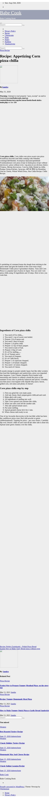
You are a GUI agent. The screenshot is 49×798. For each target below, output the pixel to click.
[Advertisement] (24, 129)
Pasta (7, 37)
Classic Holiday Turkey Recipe (12, 743)
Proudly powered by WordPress (12, 787)
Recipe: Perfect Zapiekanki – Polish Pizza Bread (18, 647)
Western (3, 727)
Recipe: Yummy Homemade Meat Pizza (16, 699)
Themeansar (4, 789)
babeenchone (16, 736)
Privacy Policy (10, 31)
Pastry (7, 40)
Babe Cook (10, 12)
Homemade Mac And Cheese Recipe (14, 754)
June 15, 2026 (5, 736)
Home (7, 793)
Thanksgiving (10, 44)
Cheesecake (9, 35)
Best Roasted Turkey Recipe (11, 732)
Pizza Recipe (5, 50)
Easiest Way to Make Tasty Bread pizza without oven (20, 649)
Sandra (5, 87)
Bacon (7, 33)
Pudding (8, 42)
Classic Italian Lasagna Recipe (12, 766)
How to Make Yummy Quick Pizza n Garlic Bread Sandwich (24, 711)
